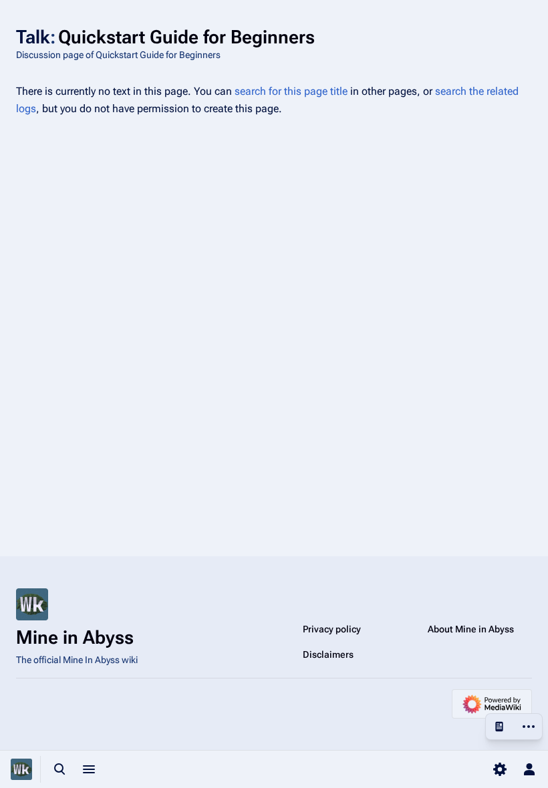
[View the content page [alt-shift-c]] (499, 726)
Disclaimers (328, 654)
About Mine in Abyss (471, 629)
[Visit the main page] (21, 769)
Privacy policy (332, 629)
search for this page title (291, 91)
